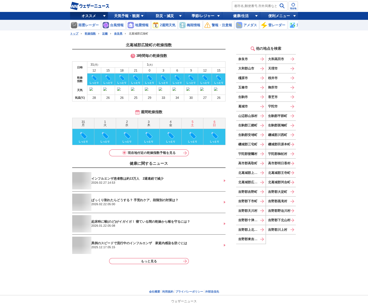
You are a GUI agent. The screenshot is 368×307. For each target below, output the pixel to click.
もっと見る (149, 261)
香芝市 (273, 97)
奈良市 (243, 59)
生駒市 (243, 97)
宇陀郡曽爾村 (247, 154)
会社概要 (154, 291)
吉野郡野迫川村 (279, 210)
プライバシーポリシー (189, 291)
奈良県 (118, 33)
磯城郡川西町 (277, 135)
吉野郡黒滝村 (277, 201)
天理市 (273, 68)
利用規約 (167, 291)
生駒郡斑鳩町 (277, 125)
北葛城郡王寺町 (279, 172)
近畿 (105, 33)
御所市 (273, 87)
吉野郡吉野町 (247, 191)
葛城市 (243, 106)
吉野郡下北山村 (279, 220)
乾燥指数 (90, 33)
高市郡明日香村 (279, 163)
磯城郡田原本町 (279, 144)
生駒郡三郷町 (247, 125)
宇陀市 (273, 106)
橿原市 (243, 78)
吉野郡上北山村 (249, 229)
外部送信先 (212, 291)
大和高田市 (276, 59)
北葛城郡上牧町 (249, 172)
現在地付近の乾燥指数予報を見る (152, 152)
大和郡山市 (246, 68)
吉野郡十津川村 (249, 220)
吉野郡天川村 (247, 210)
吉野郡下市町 (247, 201)
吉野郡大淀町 (277, 191)
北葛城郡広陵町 (249, 182)
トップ (74, 33)
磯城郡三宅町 (247, 144)
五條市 (243, 87)
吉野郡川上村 (277, 229)
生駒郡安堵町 (247, 135)
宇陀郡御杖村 (277, 154)
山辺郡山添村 (247, 116)
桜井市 (273, 78)
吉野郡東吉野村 (249, 239)
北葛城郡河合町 (279, 182)
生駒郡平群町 (277, 116)
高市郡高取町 (247, 163)
